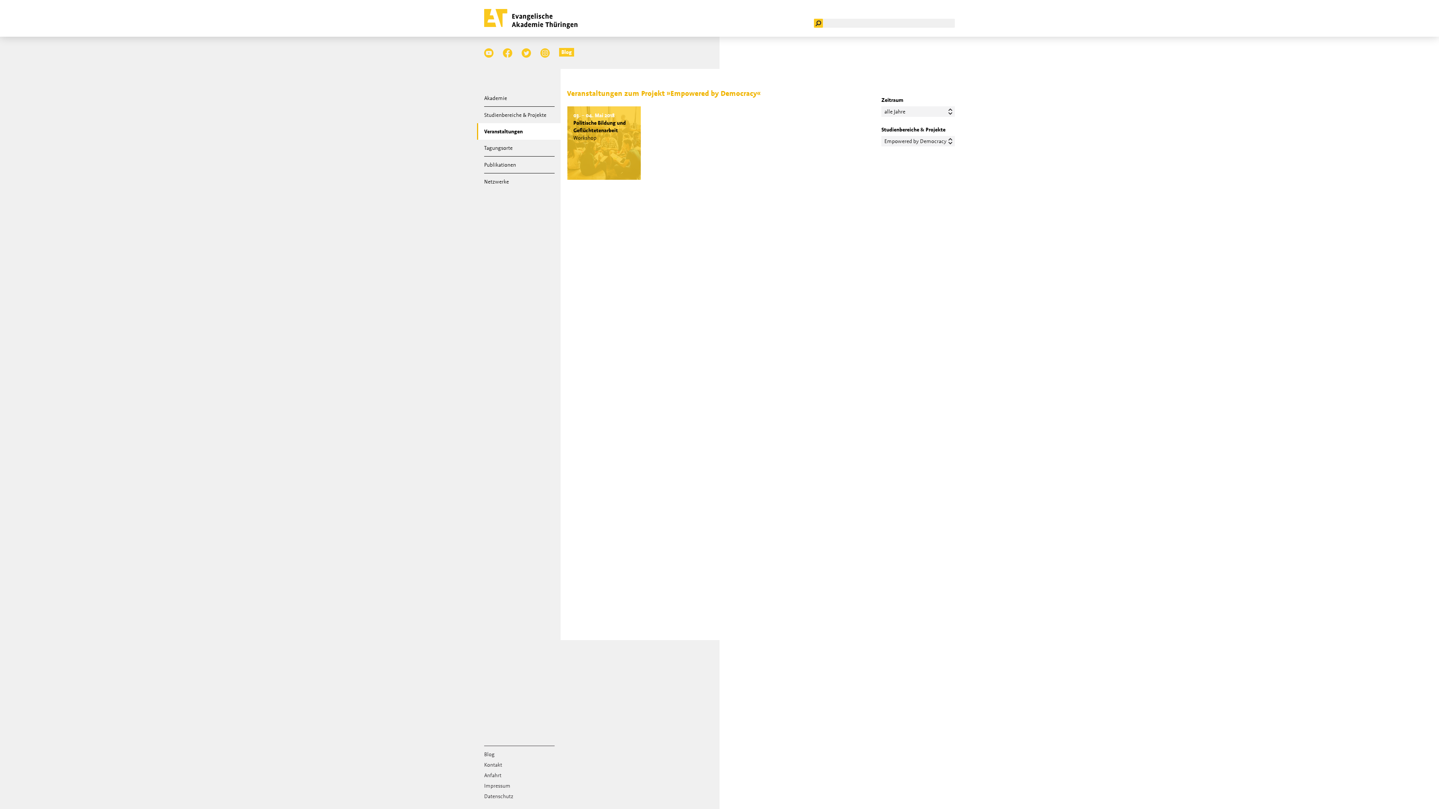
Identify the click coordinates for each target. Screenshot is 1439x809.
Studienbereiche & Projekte (515, 115)
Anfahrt (492, 775)
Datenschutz (498, 796)
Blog (566, 52)
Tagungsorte (498, 148)
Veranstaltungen (503, 131)
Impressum (497, 786)
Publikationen (500, 165)
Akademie (495, 98)
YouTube (489, 53)
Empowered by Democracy (915, 141)
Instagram (545, 53)
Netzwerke (496, 182)
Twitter (526, 53)
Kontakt (493, 765)
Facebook (507, 53)
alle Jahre (894, 112)
